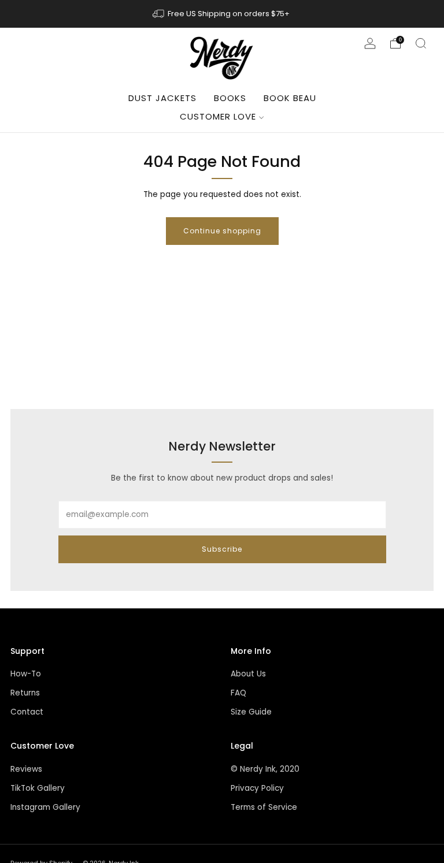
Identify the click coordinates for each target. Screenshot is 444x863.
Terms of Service (264, 807)
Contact (26, 711)
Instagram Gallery (45, 807)
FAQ (238, 692)
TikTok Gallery (37, 788)
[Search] (421, 43)
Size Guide (251, 711)
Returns (25, 692)
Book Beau (290, 98)
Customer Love (218, 116)
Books (230, 98)
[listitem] (222, 14)
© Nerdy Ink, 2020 (265, 769)
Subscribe (222, 549)
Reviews (26, 769)
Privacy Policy (257, 788)
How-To (25, 673)
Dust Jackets (162, 98)
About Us (248, 673)
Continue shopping (222, 231)
